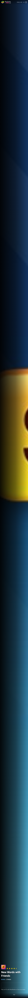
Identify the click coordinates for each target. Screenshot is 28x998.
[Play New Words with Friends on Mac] (14, 985)
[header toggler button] (26, 2)
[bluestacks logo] (5, 2)
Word (3, 979)
